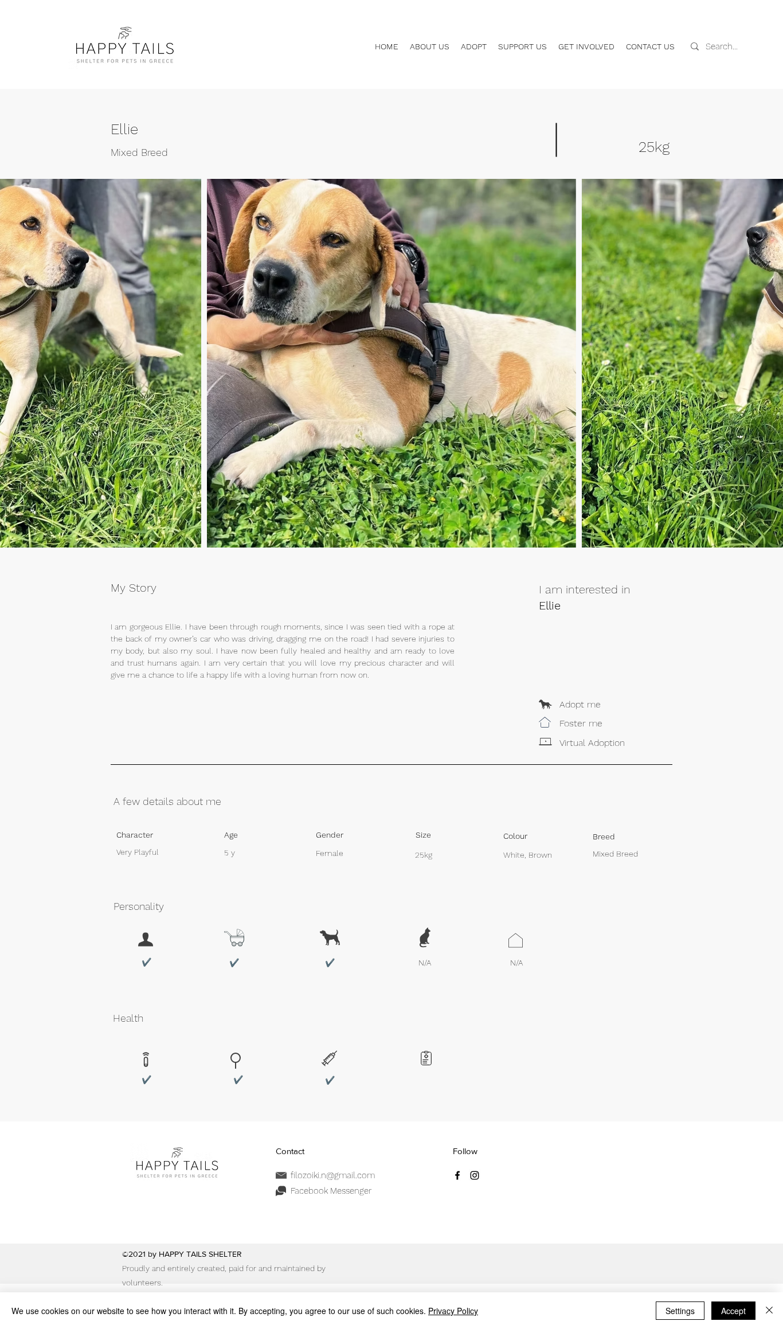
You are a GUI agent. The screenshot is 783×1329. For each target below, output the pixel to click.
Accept (733, 1310)
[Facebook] (457, 1175)
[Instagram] (474, 1175)
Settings (680, 1310)
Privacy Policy (453, 1310)
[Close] (769, 1310)
